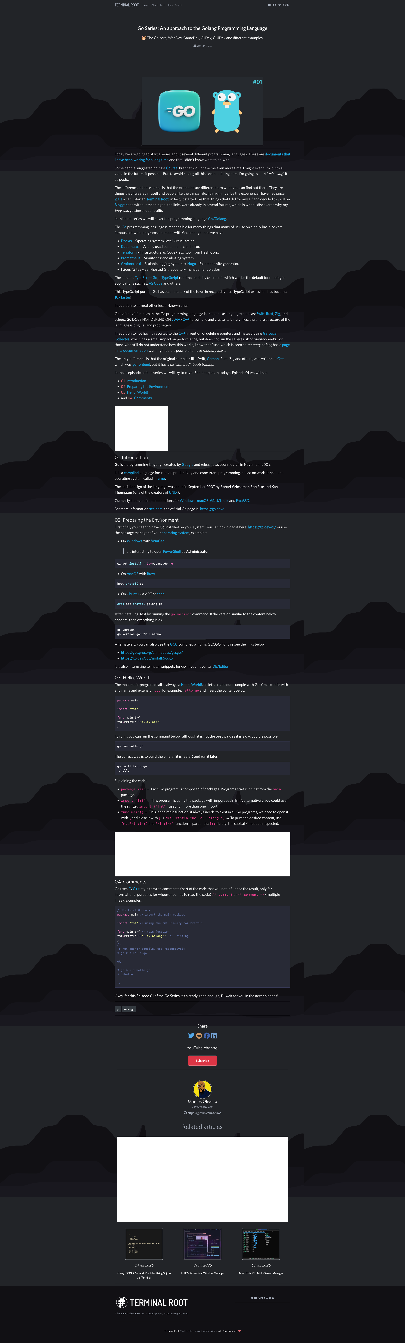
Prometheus (130, 258)
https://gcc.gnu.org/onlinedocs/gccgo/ (152, 652)
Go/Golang (217, 218)
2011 (118, 199)
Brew (151, 573)
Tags (170, 4)
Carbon (213, 358)
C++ (186, 319)
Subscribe (202, 1060)
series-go (129, 1009)
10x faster (122, 297)
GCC (174, 644)
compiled (131, 472)
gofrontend (141, 364)
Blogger (121, 204)
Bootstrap (228, 1331)
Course (172, 168)
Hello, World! (137, 392)
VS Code (155, 283)
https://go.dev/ (212, 508)
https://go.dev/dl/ (262, 527)
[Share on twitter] (192, 1035)
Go (124, 227)
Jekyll (218, 1331)
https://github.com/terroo (204, 1113)
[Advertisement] (202, 57)
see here (156, 508)
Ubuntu (133, 594)
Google (187, 464)
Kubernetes (130, 246)
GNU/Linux (219, 500)
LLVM (176, 319)
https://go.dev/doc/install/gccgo (147, 658)
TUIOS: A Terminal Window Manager (202, 1273)
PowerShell (172, 551)
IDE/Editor (220, 666)
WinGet (157, 541)
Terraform (129, 252)
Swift (260, 313)
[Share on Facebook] (207, 1035)
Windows (187, 500)
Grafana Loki (131, 263)
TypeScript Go (146, 277)
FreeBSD (242, 500)
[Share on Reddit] (200, 1035)
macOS (203, 500)
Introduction (136, 381)
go (118, 1009)
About (154, 4)
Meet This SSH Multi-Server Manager (261, 1273)
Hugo (191, 263)
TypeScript (170, 277)
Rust (269, 313)
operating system (175, 532)
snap (161, 594)
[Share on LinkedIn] (214, 1035)
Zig (277, 313)
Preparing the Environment (148, 386)
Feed (162, 4)
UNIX (173, 492)
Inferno (159, 478)
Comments (143, 398)
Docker (126, 241)
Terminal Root (127, 4)
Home (146, 4)
